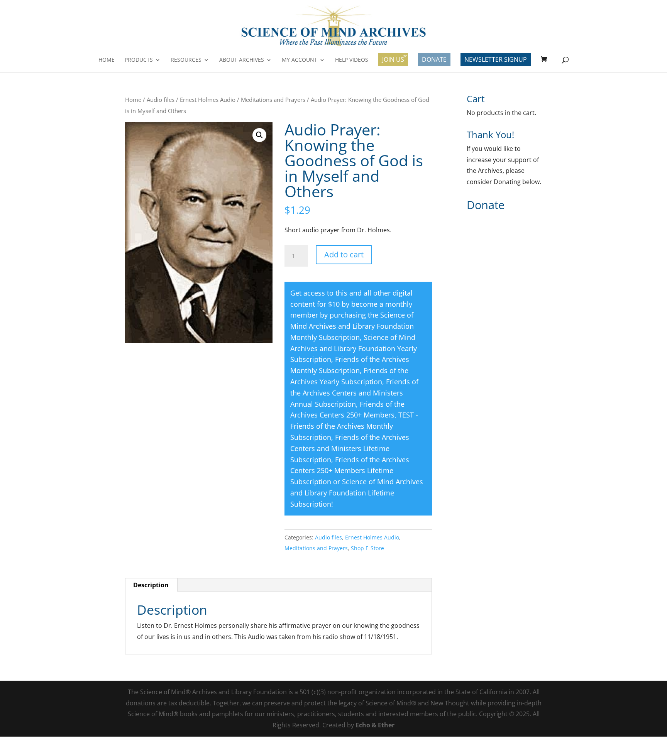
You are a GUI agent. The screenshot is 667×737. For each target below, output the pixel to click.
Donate (434, 59)
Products (139, 60)
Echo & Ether (375, 725)
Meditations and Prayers (273, 99)
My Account (299, 60)
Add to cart (344, 254)
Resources (186, 60)
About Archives (241, 60)
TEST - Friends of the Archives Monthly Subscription (354, 426)
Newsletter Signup (495, 59)
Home (106, 60)
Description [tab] (151, 585)
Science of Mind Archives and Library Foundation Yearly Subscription (353, 348)
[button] (259, 135)
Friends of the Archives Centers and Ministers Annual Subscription (354, 393)
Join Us (393, 59)
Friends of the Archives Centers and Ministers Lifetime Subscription (349, 448)
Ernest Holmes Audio (207, 99)
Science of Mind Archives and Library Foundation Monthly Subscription (352, 326)
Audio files (160, 99)
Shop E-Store (367, 548)
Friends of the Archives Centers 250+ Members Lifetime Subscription (349, 471)
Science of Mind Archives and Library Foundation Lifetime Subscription (356, 493)
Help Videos (351, 60)
